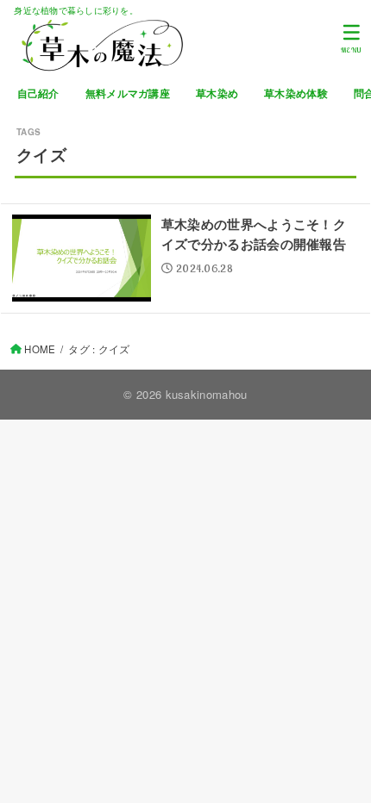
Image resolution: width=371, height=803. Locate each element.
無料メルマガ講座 (127, 93)
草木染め (217, 93)
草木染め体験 (296, 93)
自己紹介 (38, 93)
